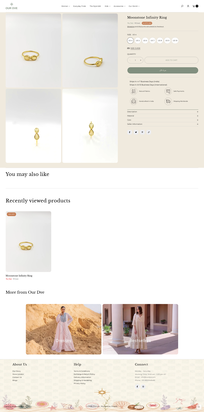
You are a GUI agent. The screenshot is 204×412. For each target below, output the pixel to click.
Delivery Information (82, 377)
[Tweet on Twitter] (136, 132)
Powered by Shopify (109, 406)
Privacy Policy (79, 383)
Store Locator (18, 374)
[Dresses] (63, 329)
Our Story (17, 371)
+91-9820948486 (148, 380)
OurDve (96, 406)
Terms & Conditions (82, 371)
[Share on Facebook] (129, 132)
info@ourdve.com (148, 377)
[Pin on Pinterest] (142, 132)
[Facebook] (137, 386)
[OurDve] (11, 5)
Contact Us (17, 377)
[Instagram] (143, 386)
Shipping (130, 27)
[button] (66, 6)
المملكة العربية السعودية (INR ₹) (14, 406)
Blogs (15, 380)
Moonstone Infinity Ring (19, 275)
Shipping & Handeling (83, 380)
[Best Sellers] (140, 329)
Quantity (131, 54)
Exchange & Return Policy (84, 374)
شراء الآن (162, 70)
